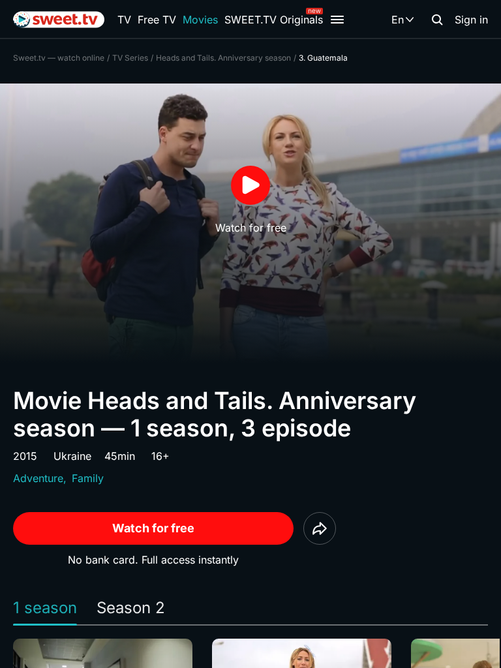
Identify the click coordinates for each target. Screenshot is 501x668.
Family (88, 478)
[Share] (319, 528)
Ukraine (72, 456)
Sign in (471, 19)
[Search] (437, 19)
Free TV (157, 19)
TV (124, 19)
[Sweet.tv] (58, 19)
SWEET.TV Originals (273, 19)
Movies (200, 19)
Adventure (38, 478)
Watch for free (153, 528)
